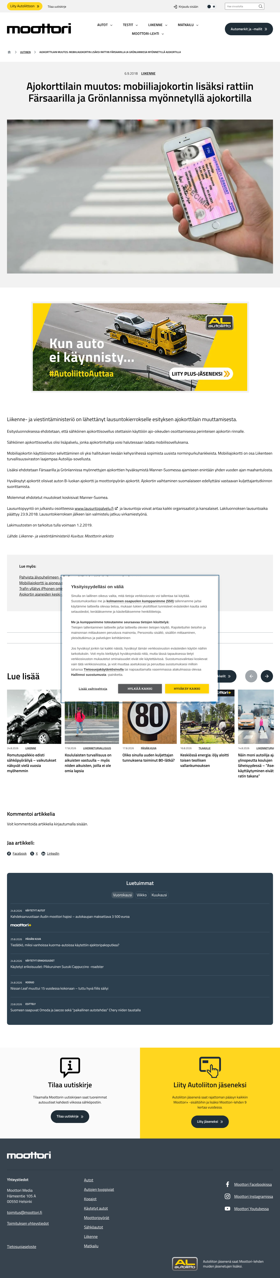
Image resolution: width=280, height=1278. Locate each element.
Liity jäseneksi (207, 1121)
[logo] (39, 32)
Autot (88, 1180)
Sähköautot (93, 1227)
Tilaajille (204, 748)
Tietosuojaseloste (21, 1247)
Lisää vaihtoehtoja (93, 688)
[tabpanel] (140, 960)
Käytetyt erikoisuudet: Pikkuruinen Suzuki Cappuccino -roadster (57, 966)
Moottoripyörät (96, 1218)
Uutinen (25, 52)
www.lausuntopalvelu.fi (94, 508)
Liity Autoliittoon (22, 6)
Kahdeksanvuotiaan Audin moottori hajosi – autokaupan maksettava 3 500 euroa (70, 916)
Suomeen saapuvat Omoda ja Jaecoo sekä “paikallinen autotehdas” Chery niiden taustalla (75, 1010)
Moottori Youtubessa (251, 1209)
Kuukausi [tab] (159, 895)
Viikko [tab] (142, 895)
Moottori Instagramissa (253, 1196)
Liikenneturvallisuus (97, 748)
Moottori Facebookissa (253, 1184)
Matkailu (91, 1246)
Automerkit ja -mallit (246, 29)
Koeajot (90, 1199)
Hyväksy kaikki (187, 688)
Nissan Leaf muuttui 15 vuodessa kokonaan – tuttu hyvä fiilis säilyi (59, 988)
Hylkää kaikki (140, 688)
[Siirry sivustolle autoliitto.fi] (185, 1264)
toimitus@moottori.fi (24, 1212)
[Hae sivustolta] (260, 6)
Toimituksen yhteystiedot (28, 1223)
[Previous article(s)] (251, 676)
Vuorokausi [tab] (122, 895)
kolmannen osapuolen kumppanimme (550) (140, 601)
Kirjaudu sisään (188, 6)
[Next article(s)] (267, 676)
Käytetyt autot (96, 1208)
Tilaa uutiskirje (57, 6)
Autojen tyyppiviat (99, 1189)
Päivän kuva (148, 748)
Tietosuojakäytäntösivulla (104, 669)
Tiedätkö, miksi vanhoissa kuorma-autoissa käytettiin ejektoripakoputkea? (64, 945)
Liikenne (148, 73)
